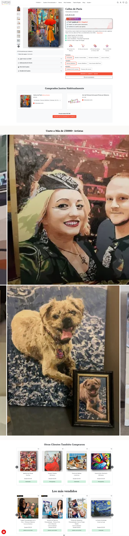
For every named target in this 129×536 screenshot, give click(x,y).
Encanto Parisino (52, 473)
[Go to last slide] (18, 7)
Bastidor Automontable (80, 57)
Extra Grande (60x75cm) (95, 63)
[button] (117, 2)
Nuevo (60, 2)
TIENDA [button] (38, 2)
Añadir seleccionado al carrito (64, 116)
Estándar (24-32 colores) (72, 69)
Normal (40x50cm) (71, 63)
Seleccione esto (39, 103)
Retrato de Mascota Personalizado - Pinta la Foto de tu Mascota (52, 522)
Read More (100, 33)
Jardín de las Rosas (28, 473)
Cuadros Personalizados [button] (49, 2)
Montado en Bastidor (94, 57)
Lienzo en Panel (105, 57)
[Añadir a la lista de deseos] (38, 449)
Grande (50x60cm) (82, 63)
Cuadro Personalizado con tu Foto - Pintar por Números (28, 521)
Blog (84, 2)
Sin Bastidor (69, 57)
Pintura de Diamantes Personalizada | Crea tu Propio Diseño (77, 522)
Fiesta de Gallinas (76, 473)
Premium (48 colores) (86, 69)
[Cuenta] (120, 2)
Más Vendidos (67, 2)
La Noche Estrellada (101, 520)
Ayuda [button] (88, 2)
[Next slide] (19, 46)
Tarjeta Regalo (77, 2)
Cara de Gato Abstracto (101, 473)
